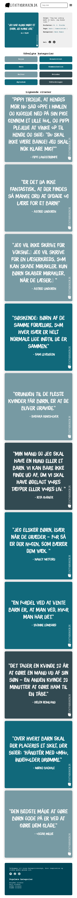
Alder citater (15, 886)
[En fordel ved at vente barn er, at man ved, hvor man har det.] (38, 616)
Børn (56, 32)
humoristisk (60, 29)
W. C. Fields (59, 25)
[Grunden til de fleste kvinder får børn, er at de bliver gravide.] (38, 407)
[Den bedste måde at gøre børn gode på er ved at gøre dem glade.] (38, 824)
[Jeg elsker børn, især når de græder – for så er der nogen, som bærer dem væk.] (38, 546)
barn (51, 29)
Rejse (21, 59)
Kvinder (56, 74)
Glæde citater (15, 888)
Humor (61, 32)
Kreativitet (56, 59)
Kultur (21, 74)
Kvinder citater (16, 883)
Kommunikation (56, 67)
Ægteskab (21, 82)
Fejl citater (15, 884)
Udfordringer (56, 82)
